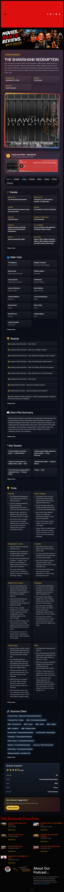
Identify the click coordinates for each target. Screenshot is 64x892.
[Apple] (59, 14)
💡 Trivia (54, 179)
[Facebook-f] (47, 14)
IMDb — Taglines (51, 724)
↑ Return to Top (11, 248)
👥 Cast (24, 179)
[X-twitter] (53, 14)
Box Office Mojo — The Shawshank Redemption (20, 732)
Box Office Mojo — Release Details (45, 732)
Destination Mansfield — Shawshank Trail (19, 753)
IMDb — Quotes (40, 724)
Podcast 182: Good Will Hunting (49, 836)
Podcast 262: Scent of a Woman (17, 824)
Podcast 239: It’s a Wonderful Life (51, 824)
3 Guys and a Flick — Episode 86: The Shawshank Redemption (24, 716)
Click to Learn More (45, 883)
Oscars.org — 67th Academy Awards (43, 745)
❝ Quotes (46, 179)
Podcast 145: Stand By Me (50, 846)
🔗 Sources (10, 183)
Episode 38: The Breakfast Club (17, 857)
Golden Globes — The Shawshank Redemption (20, 749)
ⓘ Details (16, 179)
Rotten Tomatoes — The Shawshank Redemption (21, 740)
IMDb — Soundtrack (13, 728)
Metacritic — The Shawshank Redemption (19, 745)
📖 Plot (39, 179)
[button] (5, 14)
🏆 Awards (32, 179)
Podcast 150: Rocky (15, 846)
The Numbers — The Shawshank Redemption (20, 736)
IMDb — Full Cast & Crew (14, 724)
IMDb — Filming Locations (28, 728)
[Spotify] (56, 14)
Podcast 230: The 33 (15, 835)
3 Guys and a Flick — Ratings (15, 720)
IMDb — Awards (28, 724)
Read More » (12, 830)
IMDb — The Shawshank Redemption (36, 720)
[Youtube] (50, 14)
